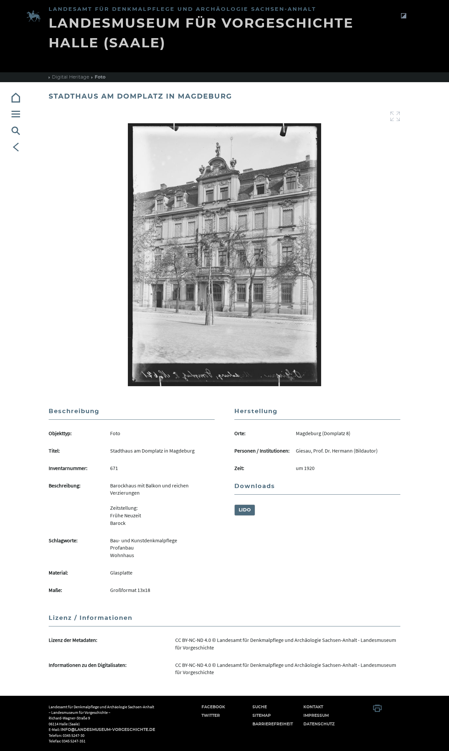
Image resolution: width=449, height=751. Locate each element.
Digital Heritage (70, 77)
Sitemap (261, 715)
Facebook (213, 707)
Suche (259, 707)
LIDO (245, 510)
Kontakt (313, 707)
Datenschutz (319, 724)
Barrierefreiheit (272, 724)
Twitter (210, 715)
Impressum (316, 715)
